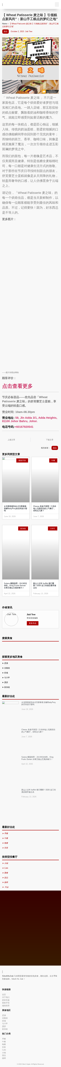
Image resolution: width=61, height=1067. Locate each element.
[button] (57, 4)
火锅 (4, 1053)
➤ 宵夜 (5, 848)
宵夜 (4, 1047)
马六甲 (7, 678)
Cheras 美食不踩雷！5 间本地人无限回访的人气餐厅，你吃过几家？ (44, 508)
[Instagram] (6, 984)
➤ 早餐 (5, 833)
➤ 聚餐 (5, 873)
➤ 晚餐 (5, 843)
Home (4, 24)
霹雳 (6, 682)
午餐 (4, 1042)
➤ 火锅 (5, 863)
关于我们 (6, 997)
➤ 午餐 (5, 838)
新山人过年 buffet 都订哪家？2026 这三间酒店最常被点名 (44, 585)
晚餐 (4, 1044)
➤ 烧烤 (5, 882)
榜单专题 (6, 1000)
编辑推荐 (6, 1006)
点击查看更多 (17, 386)
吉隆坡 (7, 668)
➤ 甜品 (5, 878)
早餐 (4, 1039)
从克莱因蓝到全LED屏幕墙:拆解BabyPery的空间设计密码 (15, 508)
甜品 (5, 31)
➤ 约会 (5, 887)
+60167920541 (23, 426)
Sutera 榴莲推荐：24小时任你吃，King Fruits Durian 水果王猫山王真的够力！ (15, 585)
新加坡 (7, 687)
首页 (4, 995)
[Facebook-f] (2, 984)
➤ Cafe (5, 868)
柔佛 (6, 663)
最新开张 (6, 1003)
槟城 (6, 673)
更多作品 (32, 623)
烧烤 (4, 1058)
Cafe (4, 1050)
